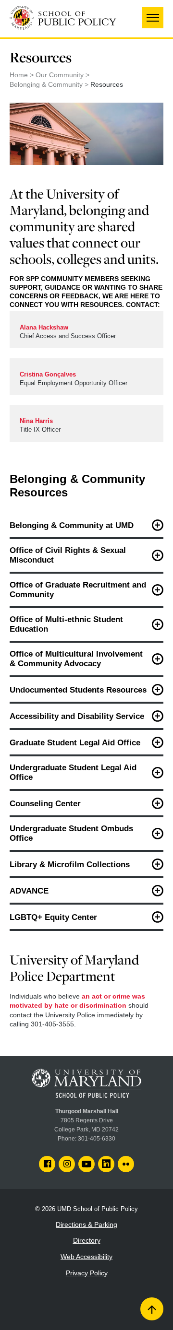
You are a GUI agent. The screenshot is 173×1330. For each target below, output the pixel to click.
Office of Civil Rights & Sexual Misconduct (68, 555)
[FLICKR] (126, 1164)
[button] (152, 17)
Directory (86, 1240)
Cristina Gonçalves (48, 374)
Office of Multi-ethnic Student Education (66, 624)
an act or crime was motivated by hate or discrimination (77, 1001)
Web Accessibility (86, 1256)
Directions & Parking (86, 1224)
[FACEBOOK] (47, 1164)
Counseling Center (45, 803)
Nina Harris (36, 421)
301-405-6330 (96, 1138)
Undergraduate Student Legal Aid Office (73, 772)
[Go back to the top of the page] (151, 1308)
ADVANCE (29, 890)
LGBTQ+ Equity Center (53, 917)
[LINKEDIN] (106, 1164)
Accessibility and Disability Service (77, 716)
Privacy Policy (87, 1273)
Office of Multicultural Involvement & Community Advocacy (76, 658)
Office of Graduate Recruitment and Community (78, 589)
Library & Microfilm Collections (70, 864)
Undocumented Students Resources (78, 689)
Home (19, 75)
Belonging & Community (46, 84)
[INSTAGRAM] (67, 1164)
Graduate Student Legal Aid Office (75, 742)
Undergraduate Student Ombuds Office (71, 833)
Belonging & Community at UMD (72, 525)
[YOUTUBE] (86, 1164)
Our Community (60, 75)
